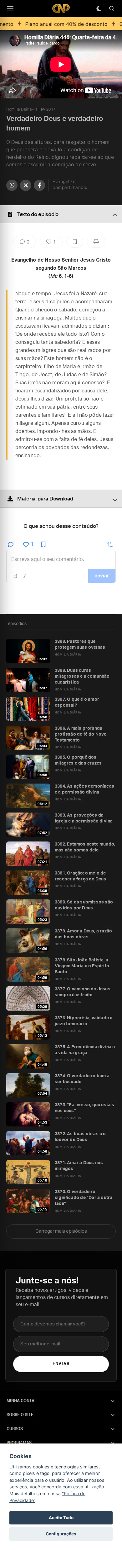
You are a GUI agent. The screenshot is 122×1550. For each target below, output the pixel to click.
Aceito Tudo (61, 1517)
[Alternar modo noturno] (98, 8)
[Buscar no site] (111, 8)
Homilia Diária (19, 109)
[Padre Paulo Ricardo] (61, 8)
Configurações (61, 1533)
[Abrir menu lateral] (10, 9)
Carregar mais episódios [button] (61, 1231)
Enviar (61, 1364)
